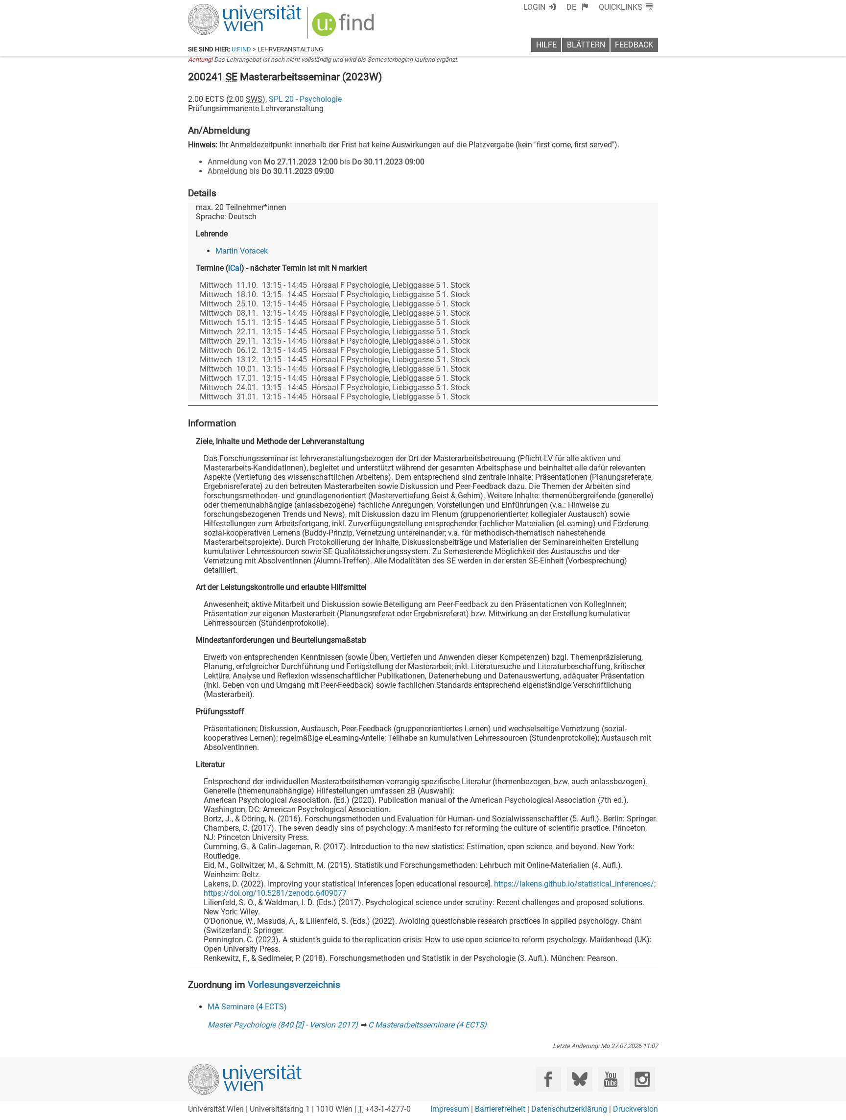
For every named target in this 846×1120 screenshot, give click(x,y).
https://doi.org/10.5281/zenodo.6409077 (275, 893)
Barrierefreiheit (500, 1109)
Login (534, 7)
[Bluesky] (579, 1079)
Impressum (449, 1109)
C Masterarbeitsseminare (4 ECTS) (427, 1024)
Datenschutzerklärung (569, 1109)
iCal (234, 268)
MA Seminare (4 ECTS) (247, 1006)
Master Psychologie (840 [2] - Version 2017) (283, 1024)
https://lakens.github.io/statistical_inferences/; (575, 883)
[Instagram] (642, 1079)
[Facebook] (548, 1079)
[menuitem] (577, 7)
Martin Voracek (241, 251)
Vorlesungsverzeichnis (294, 984)
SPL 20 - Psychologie (305, 99)
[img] (344, 27)
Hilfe (546, 44)
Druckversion (635, 1109)
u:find (241, 49)
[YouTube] (610, 1079)
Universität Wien (222, 8)
